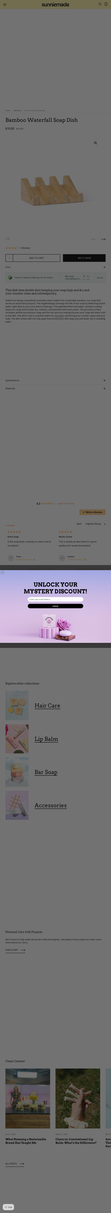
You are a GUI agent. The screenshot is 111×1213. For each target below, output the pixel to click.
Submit (55, 606)
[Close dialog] (2, 573)
